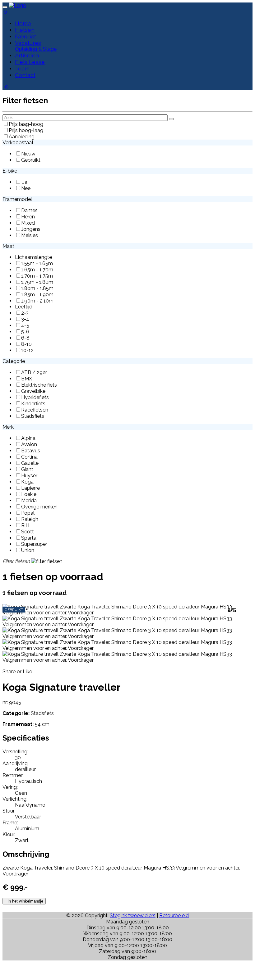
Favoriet (25, 36)
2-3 (25, 313)
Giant (27, 469)
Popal (28, 513)
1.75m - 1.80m (37, 282)
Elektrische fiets (39, 385)
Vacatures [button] (28, 43)
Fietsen (25, 29)
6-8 (25, 338)
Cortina (29, 457)
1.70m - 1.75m (37, 276)
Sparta (28, 538)
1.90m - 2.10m (37, 301)
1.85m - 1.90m (37, 295)
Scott (27, 532)
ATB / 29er (34, 372)
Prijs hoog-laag (26, 130)
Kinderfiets (33, 404)
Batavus (30, 451)
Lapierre (30, 488)
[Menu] (4, 7)
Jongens (30, 229)
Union (27, 550)
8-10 (26, 344)
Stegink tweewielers (132, 915)
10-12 (27, 350)
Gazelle (30, 463)
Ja (24, 182)
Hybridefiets (35, 397)
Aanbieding (22, 137)
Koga (27, 482)
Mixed (28, 223)
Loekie (28, 494)
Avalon (29, 444)
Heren (28, 217)
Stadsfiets (32, 416)
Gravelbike (33, 391)
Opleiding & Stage (36, 49)
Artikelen (27, 55)
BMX (26, 379)
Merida (29, 500)
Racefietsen (34, 410)
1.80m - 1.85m (37, 288)
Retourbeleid (174, 915)
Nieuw (28, 154)
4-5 (25, 325)
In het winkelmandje (24, 901)
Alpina (28, 438)
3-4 (25, 319)
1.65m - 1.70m (37, 270)
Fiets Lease (30, 62)
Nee (25, 188)
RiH (25, 525)
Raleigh (29, 519)
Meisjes (29, 235)
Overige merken (39, 507)
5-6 (25, 332)
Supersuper (34, 544)
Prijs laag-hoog (26, 124)
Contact (25, 75)
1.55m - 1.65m (37, 263)
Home (23, 23)
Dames (29, 210)
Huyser (29, 476)
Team (22, 68)
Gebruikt (30, 160)
